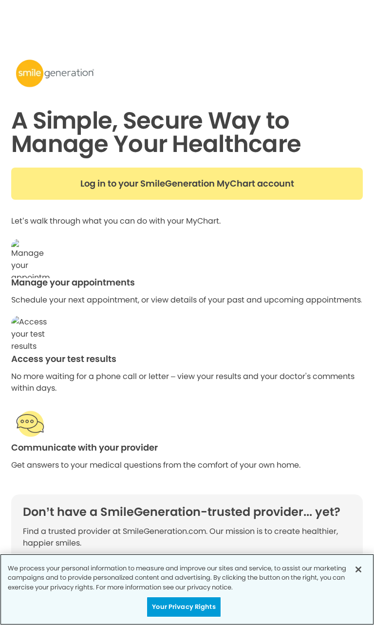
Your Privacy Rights (183, 606)
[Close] (358, 569)
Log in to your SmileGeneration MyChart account (187, 183)
